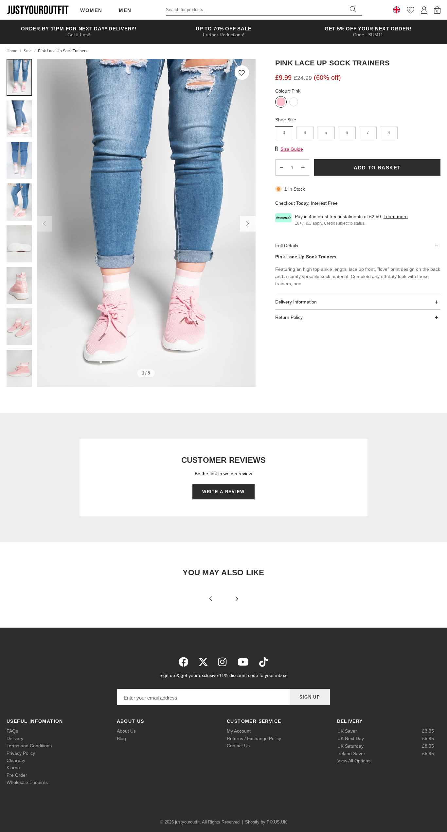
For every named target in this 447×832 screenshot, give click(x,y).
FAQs (12, 731)
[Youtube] (243, 662)
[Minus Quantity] (281, 167)
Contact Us (238, 745)
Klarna (13, 767)
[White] (293, 102)
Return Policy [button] (289, 317)
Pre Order (17, 775)
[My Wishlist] (410, 10)
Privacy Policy (21, 753)
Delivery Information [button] (296, 301)
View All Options (353, 760)
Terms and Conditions (29, 745)
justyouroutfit (38, 10)
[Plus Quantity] (303, 167)
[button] (242, 72)
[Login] (424, 10)
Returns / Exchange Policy (254, 738)
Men (125, 10)
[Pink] (281, 102)
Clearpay (16, 760)
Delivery (15, 738)
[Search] (352, 10)
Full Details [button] (286, 245)
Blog (121, 738)
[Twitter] (203, 662)
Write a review (223, 491)
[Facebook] (183, 662)
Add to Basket (377, 167)
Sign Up (309, 697)
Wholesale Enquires (27, 782)
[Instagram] (223, 662)
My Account (239, 731)
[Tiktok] (263, 662)
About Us (126, 731)
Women (91, 10)
